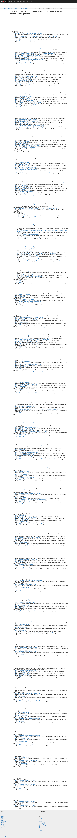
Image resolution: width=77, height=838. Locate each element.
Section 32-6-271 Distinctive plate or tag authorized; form (24, 454)
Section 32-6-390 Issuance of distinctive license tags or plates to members (27, 553)
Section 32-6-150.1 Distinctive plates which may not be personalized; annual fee (28, 330)
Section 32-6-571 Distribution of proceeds (22, 729)
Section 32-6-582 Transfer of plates (21, 741)
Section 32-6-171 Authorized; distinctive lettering (23, 361)
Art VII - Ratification (42, 828)
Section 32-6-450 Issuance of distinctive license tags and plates (25, 610)
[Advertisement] (38, 22)
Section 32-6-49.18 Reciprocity (20, 193)
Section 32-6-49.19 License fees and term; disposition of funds (25, 195)
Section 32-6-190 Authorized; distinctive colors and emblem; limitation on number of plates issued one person (33, 371)
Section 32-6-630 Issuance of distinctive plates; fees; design (25, 771)
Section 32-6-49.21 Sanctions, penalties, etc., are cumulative (25, 199)
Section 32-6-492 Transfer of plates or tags (22, 657)
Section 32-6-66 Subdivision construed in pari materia (26, 269)
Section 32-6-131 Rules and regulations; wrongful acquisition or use (26, 319)
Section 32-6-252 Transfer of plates (21, 440)
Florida (2, 817)
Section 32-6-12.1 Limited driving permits (22, 93)
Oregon (2, 828)
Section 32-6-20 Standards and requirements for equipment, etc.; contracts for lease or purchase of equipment (33, 108)
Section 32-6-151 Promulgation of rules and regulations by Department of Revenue (28, 333)
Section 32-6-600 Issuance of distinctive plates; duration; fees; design (26, 754)
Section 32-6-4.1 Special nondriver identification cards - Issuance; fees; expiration (28, 51)
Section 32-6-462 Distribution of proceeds (22, 624)
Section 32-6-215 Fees (19, 401)
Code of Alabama (16, 8)
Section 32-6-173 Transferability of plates (22, 366)
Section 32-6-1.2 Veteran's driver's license (22, 38)
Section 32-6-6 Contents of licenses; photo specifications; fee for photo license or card (29, 59)
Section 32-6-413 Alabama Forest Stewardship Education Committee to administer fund (29, 580)
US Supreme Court (42, 813)
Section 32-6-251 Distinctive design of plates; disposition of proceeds (26, 438)
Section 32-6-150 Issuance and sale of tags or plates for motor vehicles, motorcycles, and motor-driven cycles (33, 327)
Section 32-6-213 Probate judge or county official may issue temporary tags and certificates (30, 396)
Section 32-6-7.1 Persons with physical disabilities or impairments (26, 69)
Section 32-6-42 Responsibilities (20, 135)
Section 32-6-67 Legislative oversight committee (25, 271)
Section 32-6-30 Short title (19, 115)
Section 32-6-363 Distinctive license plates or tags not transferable (26, 535)
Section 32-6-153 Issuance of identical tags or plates (23, 335)
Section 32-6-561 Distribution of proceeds (22, 721)
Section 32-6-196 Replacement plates (21, 386)
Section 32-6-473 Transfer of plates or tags (22, 637)
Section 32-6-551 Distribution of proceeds (22, 712)
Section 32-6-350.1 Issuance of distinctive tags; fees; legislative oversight (27, 517)
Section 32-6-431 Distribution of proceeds (22, 597)
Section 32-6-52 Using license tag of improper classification (27, 216)
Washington (3, 832)
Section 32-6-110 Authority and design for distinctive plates (24, 299)
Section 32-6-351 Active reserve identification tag (23, 519)
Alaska (2, 814)
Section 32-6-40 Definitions (19, 130)
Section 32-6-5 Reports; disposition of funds (22, 57)
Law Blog (40, 830)
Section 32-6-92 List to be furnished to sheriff (22, 294)
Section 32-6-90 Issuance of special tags (21, 290)
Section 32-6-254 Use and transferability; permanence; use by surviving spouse (28, 447)
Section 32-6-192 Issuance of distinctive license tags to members (25, 378)
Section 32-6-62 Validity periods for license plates (25, 251)
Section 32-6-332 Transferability (20, 512)
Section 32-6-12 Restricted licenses (21, 91)
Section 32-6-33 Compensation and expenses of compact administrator (27, 121)
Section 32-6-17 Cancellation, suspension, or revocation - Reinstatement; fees (28, 102)
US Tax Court (41, 814)
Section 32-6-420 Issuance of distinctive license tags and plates (25, 584)
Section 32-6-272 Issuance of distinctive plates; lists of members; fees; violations (28, 456)
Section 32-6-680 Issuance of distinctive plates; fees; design (25, 792)
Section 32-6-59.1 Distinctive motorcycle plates (25, 242)
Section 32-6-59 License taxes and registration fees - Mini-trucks (27, 240)
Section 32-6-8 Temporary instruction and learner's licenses (25, 80)
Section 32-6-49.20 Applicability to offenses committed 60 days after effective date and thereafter (31, 197)
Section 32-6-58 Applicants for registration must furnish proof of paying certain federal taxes (32, 237)
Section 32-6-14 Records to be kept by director (22, 98)
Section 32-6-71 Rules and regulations (21, 282)
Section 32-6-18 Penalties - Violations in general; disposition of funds (26, 104)
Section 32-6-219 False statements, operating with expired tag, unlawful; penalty (28, 412)
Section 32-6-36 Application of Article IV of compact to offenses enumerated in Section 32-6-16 (30, 127)
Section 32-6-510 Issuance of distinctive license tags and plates (25, 670)
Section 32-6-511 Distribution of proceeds (22, 672)
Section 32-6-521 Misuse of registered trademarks (23, 683)
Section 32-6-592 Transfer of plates (21, 751)
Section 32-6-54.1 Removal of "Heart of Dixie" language (26, 224)
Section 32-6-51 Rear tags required (23, 214)
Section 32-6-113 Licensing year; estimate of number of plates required (27, 312)
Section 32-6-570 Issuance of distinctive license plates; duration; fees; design (27, 725)
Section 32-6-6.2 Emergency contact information (23, 64)
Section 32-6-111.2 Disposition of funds (21, 306)
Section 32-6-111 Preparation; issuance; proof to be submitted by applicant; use (28, 301)
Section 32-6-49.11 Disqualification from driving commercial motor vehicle (27, 177)
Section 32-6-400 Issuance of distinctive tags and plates (24, 564)
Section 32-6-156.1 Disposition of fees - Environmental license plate (26, 351)
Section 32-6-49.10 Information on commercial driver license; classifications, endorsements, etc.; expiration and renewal (35, 174)
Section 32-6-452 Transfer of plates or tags (22, 615)
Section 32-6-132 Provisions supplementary (22, 322)
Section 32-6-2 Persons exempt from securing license (24, 40)
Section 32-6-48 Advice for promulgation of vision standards (25, 147)
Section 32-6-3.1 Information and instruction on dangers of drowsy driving (27, 44)
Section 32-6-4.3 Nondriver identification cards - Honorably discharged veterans (28, 55)
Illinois (2, 819)
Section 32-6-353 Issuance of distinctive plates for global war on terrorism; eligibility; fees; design (31, 523)
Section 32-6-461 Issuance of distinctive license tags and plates (25, 621)
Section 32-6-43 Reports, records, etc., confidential (23, 137)
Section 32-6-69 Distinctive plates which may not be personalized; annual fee (29, 276)
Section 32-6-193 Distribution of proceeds (22, 380)
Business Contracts (12, 1)
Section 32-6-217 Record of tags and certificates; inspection (25, 406)
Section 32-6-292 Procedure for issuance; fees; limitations (24, 477)
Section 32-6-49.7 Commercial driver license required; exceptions (26, 167)
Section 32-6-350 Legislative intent (20, 515)
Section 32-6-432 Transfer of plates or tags (22, 599)
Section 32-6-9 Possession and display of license (23, 82)
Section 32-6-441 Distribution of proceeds (22, 605)
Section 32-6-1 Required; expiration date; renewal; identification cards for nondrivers (29, 33)
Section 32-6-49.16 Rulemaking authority (21, 189)
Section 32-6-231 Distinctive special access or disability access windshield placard (28, 418)
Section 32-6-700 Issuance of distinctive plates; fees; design (25, 801)
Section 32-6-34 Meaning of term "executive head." (23, 123)
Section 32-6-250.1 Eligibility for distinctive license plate (24, 436)
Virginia (2, 831)
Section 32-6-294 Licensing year (20, 481)
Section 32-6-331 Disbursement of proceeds (22, 510)
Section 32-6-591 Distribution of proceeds (22, 747)
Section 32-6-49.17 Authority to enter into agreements (24, 191)
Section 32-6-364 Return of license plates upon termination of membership (27, 537)
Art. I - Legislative (42, 822)
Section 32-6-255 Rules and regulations (21, 449)
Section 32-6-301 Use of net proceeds (21, 489)
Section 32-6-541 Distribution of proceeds (22, 703)
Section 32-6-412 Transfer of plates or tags (22, 578)
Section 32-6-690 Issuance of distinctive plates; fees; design (25, 797)
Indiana (2, 820)
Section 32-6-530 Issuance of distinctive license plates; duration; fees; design (27, 693)
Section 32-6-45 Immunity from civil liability (22, 141)
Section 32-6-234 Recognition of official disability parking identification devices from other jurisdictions (31, 431)
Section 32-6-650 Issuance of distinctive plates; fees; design (25, 780)
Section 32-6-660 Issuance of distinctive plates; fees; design (25, 784)
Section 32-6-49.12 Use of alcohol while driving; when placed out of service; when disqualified (30, 180)
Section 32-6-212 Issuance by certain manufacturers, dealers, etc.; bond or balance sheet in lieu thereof (32, 394)
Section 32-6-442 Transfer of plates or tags (22, 607)
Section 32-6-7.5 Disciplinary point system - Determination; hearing (26, 78)
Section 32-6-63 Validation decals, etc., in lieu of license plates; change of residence (31, 258)
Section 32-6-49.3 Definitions (20, 157)
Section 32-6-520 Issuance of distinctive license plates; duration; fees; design (27, 680)
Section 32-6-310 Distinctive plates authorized (22, 497)
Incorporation (22, 1)
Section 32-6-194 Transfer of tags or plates (22, 382)
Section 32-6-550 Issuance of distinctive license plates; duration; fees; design (27, 709)
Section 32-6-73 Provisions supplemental (21, 286)
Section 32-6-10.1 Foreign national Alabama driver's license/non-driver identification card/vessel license (32, 86)
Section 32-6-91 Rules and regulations (21, 292)
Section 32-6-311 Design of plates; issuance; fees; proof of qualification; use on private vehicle (30, 499)
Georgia (2, 818)
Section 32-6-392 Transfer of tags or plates (22, 557)
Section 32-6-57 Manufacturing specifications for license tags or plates (28, 234)
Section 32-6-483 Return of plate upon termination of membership (26, 647)
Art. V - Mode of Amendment (44, 826)
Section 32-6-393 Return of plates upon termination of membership (26, 559)
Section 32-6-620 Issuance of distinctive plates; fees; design (25, 767)
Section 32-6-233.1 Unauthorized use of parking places (24, 429)
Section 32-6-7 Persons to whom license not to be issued (24, 66)
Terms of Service (3, 836)
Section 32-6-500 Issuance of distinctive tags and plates (24, 660)
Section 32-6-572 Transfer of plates (21, 732)
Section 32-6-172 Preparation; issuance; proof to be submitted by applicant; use (28, 364)
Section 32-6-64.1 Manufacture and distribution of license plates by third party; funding (31, 263)
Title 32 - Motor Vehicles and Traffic (25, 8)
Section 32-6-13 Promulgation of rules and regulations (24, 96)
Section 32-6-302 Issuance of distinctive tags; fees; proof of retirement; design (28, 493)
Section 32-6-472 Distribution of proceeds (22, 635)
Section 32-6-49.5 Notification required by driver (23, 162)
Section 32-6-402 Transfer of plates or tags (22, 569)
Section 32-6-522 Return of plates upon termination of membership (26, 686)
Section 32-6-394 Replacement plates (21, 561)
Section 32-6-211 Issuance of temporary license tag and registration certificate (28, 392)
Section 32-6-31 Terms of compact (20, 117)
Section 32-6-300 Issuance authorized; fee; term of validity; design (26, 487)
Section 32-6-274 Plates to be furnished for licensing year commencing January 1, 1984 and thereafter (32, 460)
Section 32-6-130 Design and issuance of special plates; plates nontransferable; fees (29, 317)
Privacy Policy (9, 836)
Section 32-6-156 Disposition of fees (21, 349)
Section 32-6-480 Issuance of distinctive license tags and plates (25, 641)
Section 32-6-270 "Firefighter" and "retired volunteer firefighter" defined (26, 452)
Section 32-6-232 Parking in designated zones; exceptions (24, 424)
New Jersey (3, 824)
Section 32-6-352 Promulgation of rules (21, 521)
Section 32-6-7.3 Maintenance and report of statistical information (26, 73)
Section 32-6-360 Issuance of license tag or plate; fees (24, 527)
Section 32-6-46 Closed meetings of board (22, 143)
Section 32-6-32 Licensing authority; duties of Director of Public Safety (26, 119)
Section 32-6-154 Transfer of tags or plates (22, 337)
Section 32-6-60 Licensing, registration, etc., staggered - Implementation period (30, 246)
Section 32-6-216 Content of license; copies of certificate (24, 403)
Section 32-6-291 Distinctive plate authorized (22, 474)
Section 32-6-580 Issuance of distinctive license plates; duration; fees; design (27, 735)
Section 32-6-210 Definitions (19, 389)
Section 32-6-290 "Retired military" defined (22, 471)
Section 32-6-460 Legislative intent (20, 619)
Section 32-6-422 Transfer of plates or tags (22, 590)
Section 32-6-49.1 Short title (19, 152)
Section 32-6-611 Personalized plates (21, 763)
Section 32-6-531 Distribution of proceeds (22, 696)
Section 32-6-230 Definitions (19, 415)
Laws (18, 1)
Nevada (2, 823)
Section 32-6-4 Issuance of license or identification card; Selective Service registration (29, 48)
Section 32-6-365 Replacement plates (21, 539)
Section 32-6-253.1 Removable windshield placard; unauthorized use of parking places (29, 445)
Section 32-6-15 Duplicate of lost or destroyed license (24, 100)
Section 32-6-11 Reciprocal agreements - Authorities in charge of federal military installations (30, 88)
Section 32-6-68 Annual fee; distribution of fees (25, 274)
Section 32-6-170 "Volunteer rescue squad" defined (23, 358)
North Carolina (3, 826)
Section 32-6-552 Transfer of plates (21, 715)
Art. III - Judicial (41, 824)
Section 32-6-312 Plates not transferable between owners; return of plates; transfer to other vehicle (31, 501)
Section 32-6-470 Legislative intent (20, 630)
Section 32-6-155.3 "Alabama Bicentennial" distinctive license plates (26, 346)
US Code (40, 818)
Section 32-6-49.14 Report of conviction (21, 185)
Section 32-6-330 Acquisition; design (21, 506)
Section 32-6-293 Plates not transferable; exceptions (23, 479)
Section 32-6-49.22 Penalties (20, 202)
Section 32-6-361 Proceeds (19, 529)
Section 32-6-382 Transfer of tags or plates (22, 547)
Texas (2, 830)
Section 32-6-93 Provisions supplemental (21, 296)
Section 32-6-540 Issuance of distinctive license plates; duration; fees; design (27, 700)
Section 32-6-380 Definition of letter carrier (22, 542)
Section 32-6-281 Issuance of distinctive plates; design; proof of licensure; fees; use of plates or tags (31, 467)
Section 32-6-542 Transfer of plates (21, 705)
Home (6, 1)
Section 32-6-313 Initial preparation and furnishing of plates (25, 503)
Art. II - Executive (42, 823)
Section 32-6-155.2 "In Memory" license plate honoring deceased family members (28, 343)
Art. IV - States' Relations (43, 825)
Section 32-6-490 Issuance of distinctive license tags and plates (25, 651)
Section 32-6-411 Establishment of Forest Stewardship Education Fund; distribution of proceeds (31, 576)
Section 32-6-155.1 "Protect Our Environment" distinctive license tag (26, 341)
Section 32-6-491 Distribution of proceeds (22, 654)
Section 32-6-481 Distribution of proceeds (22, 643)
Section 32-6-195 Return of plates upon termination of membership (26, 384)
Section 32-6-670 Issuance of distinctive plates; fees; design (25, 788)
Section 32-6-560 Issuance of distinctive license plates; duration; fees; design (27, 718)
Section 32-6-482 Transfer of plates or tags (22, 645)
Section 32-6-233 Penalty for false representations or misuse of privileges (27, 427)
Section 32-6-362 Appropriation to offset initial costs (23, 532)
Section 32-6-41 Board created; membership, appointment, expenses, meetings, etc (29, 132)
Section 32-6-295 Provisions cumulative (21, 483)
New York (2, 825)
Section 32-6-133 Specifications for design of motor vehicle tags (25, 324)
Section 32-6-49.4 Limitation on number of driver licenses (24, 160)
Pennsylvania (3, 829)
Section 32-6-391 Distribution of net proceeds (22, 555)
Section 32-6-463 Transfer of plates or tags (22, 627)
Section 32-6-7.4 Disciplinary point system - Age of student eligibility (26, 76)
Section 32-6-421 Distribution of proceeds (22, 587)
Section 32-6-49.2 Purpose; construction (21, 154)
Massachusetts (3, 821)
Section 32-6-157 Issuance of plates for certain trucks (24, 353)
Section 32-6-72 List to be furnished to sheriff (22, 284)
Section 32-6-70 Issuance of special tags (21, 280)
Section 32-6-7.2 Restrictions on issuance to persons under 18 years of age (27, 71)
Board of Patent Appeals (43, 815)
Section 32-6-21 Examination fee (20, 110)
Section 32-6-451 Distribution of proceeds (22, 613)
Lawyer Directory (29, 1)
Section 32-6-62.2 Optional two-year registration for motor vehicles (28, 255)
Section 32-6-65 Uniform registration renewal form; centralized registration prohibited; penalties (33, 267)
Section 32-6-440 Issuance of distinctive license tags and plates (25, 602)
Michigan (2, 822)
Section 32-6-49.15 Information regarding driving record (24, 187)
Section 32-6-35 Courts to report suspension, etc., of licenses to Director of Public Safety (29, 125)
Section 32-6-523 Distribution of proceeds (22, 689)
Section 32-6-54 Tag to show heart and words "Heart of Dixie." (27, 221)
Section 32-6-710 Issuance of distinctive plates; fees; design (25, 805)
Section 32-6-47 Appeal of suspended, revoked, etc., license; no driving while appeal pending (30, 145)
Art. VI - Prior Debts (42, 827)
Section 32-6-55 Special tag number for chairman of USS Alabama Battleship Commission (32, 227)
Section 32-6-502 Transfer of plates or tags (22, 667)
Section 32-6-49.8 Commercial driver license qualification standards (26, 169)
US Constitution (41, 819)
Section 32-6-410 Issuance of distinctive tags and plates (24, 572)
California (2, 816)
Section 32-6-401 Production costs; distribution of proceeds (25, 567)
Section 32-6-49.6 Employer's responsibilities (22, 164)
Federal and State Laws (8, 8)
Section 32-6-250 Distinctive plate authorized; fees (23, 434)
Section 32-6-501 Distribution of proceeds (22, 664)
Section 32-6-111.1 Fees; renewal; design (22, 303)
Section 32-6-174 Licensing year (20, 368)
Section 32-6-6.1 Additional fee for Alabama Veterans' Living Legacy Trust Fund (28, 62)
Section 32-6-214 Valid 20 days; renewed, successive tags (24, 399)
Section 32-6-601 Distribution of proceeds (22, 757)
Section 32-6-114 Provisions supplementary (22, 314)
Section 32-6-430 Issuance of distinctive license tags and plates (25, 593)
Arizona (2, 815)
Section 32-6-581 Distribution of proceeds (22, 738)
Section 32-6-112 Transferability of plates (22, 309)
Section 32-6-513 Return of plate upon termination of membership (26, 676)
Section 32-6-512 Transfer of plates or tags (22, 674)
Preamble (40, 821)
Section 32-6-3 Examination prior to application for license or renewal (26, 42)
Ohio (1, 827)
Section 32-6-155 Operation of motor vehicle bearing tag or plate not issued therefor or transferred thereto (32, 339)
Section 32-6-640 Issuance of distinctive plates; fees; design (25, 776)
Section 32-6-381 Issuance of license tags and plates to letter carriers (26, 544)
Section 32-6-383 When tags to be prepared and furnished (24, 549)
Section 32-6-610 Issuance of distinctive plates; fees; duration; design (26, 760)
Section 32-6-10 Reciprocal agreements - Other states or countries (26, 84)
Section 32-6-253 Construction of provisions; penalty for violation (25, 443)
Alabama (2, 813)
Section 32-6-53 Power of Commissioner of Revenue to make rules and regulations (31, 218)
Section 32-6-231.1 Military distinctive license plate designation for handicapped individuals (30, 422)
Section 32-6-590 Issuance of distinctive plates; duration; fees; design (26, 744)
